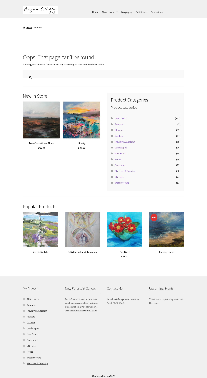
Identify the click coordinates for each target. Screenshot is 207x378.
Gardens (119, 135)
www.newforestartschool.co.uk (81, 310)
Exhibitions (141, 12)
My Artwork (108, 12)
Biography (126, 12)
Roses (118, 159)
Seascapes (120, 165)
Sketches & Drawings (125, 171)
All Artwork (121, 118)
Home (95, 12)
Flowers (119, 129)
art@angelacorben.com (126, 299)
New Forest (121, 153)
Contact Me (157, 12)
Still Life (119, 176)
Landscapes (121, 147)
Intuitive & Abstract (125, 141)
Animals (119, 124)
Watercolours (122, 182)
